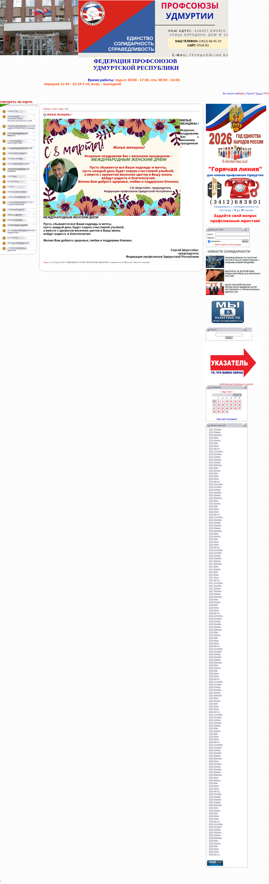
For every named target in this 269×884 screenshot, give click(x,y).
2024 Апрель (215, 780)
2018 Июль (214, 610)
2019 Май (213, 638)
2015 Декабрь (215, 525)
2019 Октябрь (215, 651)
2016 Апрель (215, 536)
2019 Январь (215, 627)
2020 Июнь (214, 673)
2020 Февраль (215, 662)
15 (218, 405)
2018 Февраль (215, 596)
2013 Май (213, 443)
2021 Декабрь (215, 723)
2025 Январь (215, 802)
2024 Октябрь (215, 794)
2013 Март (213, 437)
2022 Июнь (214, 736)
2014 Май (213, 473)
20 (239, 405)
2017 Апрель (215, 569)
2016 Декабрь (215, 558)
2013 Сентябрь (216, 451)
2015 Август (214, 514)
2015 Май (213, 506)
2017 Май (213, 572)
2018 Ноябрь (215, 621)
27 (239, 408)
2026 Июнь (214, 849)
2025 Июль (214, 818)
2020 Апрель (215, 668)
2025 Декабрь (215, 832)
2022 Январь (215, 725)
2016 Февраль (215, 531)
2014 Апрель (215, 470)
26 (235, 408)
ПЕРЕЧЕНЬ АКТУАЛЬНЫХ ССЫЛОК (236, 384)
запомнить (216, 241)
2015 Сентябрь (216, 517)
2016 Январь (215, 528)
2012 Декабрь (215, 429)
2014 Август (214, 481)
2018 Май (213, 605)
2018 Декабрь (215, 624)
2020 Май (213, 670)
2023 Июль (214, 761)
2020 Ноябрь (215, 687)
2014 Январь (215, 462)
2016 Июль (214, 544)
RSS (266, 93)
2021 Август (214, 712)
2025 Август (214, 821)
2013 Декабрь (215, 459)
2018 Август (214, 613)
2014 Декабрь (215, 492)
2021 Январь (215, 692)
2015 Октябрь (215, 520)
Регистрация (235, 244)
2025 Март (213, 808)
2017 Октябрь (215, 585)
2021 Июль (214, 709)
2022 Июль (214, 739)
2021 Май (213, 703)
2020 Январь (215, 659)
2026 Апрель (215, 843)
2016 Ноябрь (215, 555)
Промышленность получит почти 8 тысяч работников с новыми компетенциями (242, 260)
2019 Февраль (215, 629)
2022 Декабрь (215, 753)
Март (61, 109)
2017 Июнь (214, 574)
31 (227, 412)
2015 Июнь (214, 509)
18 (231, 405)
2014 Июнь (214, 476)
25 (231, 408)
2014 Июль (214, 479)
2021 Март (213, 698)
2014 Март (213, 468)
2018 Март (213, 599)
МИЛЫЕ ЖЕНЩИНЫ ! (59, 114)
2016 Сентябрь (216, 550)
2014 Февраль (215, 465)
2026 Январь (215, 835)
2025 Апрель (215, 810)
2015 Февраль (215, 498)
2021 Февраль (215, 695)
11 (231, 401)
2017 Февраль (215, 564)
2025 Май (213, 813)
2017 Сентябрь (216, 583)
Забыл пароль (221, 244)
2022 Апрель (215, 731)
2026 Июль (214, 851)
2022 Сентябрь (216, 744)
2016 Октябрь (215, 553)
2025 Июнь (214, 816)
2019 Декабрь (215, 657)
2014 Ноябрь (215, 490)
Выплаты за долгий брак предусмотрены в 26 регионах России (242, 273)
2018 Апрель (215, 602)
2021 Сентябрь (216, 714)
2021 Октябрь (215, 717)
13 (239, 401)
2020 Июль (214, 676)
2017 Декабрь (215, 591)
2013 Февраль (215, 435)
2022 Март (213, 728)
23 (223, 408)
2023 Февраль (215, 758)
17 (227, 405)
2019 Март (213, 632)
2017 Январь (215, 561)
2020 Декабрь (215, 690)
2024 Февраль (215, 775)
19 (235, 405)
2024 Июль (214, 788)
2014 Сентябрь (216, 484)
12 (235, 401)
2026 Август (214, 854)
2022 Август (214, 742)
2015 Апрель (215, 503)
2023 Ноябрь (215, 766)
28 (214, 412)
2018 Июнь (214, 607)
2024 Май (213, 783)
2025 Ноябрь (215, 829)
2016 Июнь (214, 542)
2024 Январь (215, 772)
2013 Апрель (215, 440)
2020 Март (213, 665)
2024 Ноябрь (215, 797)
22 (218, 408)
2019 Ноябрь (215, 654)
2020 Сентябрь (216, 681)
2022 (55, 109)
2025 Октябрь (215, 827)
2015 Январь (215, 495)
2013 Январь (215, 432)
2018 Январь (215, 594)
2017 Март (213, 566)
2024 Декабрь (215, 799)
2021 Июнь (214, 706)
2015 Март (213, 500)
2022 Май (213, 733)
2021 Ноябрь (215, 720)
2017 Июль (214, 577)
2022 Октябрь (215, 747)
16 (223, 405)
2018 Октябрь (215, 618)
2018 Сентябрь (216, 616)
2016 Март (213, 533)
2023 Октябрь (215, 764)
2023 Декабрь (215, 769)
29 (218, 412)
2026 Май (213, 846)
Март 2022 (227, 392)
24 (227, 408)
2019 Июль (214, 643)
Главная (46, 109)
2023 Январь (215, 755)
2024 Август (214, 791)
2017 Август (214, 580)
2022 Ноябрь (215, 750)
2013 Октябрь (215, 454)
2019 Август (214, 646)
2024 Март (213, 777)
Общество (47, 262)
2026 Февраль (215, 838)
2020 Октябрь (215, 684)
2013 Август (214, 448)
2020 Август (214, 679)
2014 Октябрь (215, 487)
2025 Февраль (215, 805)
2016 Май (213, 539)
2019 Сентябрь (216, 649)
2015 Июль (214, 511)
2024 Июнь (214, 786)
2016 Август (214, 547)
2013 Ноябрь (215, 457)
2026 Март (213, 840)
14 (214, 405)
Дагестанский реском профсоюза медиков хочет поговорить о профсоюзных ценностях (242, 288)
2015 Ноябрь (215, 522)
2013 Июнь (214, 446)
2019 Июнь (214, 640)
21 (214, 408)
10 (227, 401)
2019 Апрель (215, 635)
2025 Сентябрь (216, 824)
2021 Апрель (215, 701)
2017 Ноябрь (215, 588)
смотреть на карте (16, 102)
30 (223, 412)
